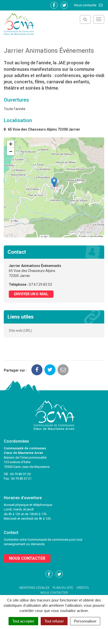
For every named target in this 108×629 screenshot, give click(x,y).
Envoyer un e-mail (31, 294)
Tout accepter (23, 621)
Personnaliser (85, 621)
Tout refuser (54, 621)
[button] (54, 182)
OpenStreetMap (96, 236)
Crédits (82, 587)
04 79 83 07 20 (20, 474)
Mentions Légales (34, 587)
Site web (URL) (20, 331)
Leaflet (83, 236)
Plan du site (63, 587)
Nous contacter (85, 5)
